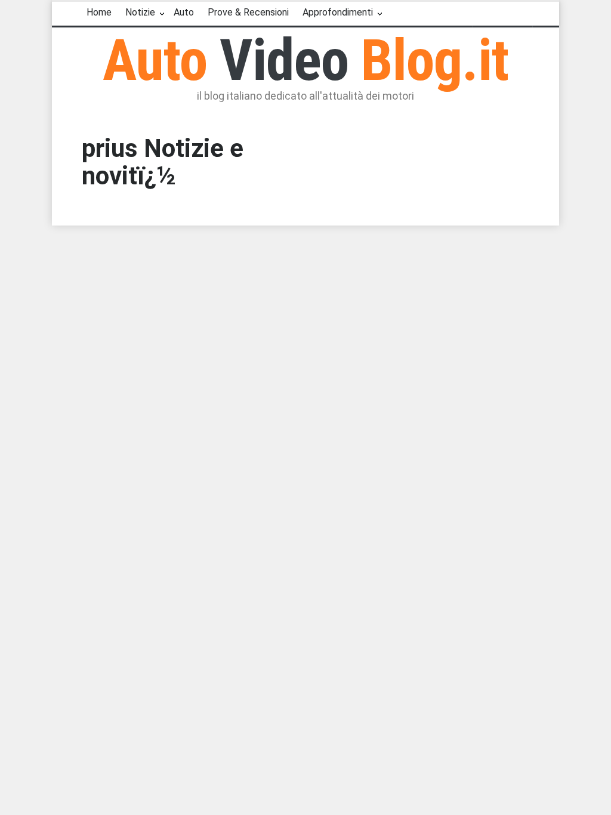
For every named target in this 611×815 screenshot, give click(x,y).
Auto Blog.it (306, 60)
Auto (184, 12)
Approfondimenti (338, 12)
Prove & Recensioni (248, 12)
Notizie (140, 12)
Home (99, 12)
